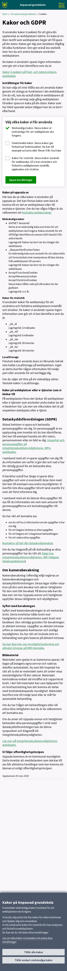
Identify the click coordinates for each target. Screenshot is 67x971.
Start (4, 14)
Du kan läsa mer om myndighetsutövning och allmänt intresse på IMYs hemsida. (30, 646)
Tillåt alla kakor (33, 952)
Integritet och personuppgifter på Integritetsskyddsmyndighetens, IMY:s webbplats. (33, 446)
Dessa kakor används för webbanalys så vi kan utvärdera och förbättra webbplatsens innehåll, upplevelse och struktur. (35, 163)
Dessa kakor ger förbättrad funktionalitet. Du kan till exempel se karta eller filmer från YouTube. (37, 146)
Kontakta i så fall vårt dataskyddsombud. (27, 543)
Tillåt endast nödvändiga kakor (34, 960)
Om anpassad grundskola (23, 14)
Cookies (43, 14)
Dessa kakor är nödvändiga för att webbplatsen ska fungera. (33, 131)
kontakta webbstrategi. (37, 212)
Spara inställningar (20, 180)
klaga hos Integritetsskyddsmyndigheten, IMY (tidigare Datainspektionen (30, 557)
